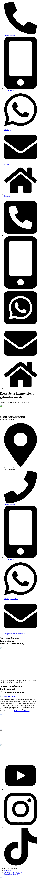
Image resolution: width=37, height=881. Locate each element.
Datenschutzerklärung (22, 711)
